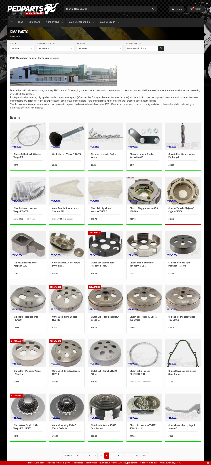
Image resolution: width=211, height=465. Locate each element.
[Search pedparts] (153, 9)
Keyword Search (133, 43)
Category (81, 43)
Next (145, 455)
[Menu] (11, 22)
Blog (20, 22)
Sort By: (14, 43)
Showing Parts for (46, 43)
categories (79, 22)
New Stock (34, 22)
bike (52, 22)
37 (137, 455)
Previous (68, 455)
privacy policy (174, 463)
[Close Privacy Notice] (208, 463)
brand (107, 22)
